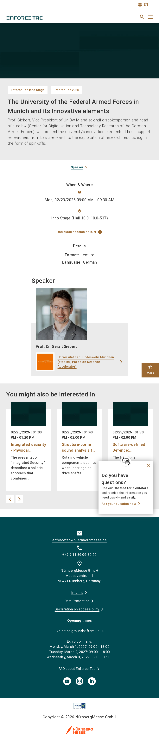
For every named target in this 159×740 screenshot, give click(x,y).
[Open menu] (150, 17)
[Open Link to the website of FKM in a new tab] (79, 706)
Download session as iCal (79, 232)
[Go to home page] (41, 18)
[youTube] (67, 681)
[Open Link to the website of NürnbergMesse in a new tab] (79, 730)
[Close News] (125, 461)
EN (143, 4)
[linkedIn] (92, 681)
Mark (150, 370)
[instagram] (79, 681)
